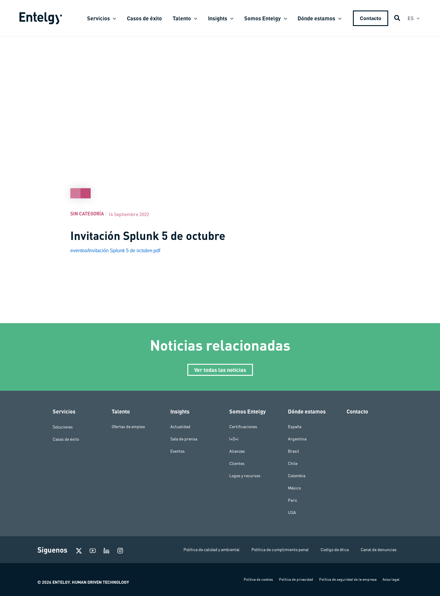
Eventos (177, 451)
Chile (293, 463)
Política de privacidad (296, 579)
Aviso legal (391, 579)
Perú (292, 500)
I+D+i (234, 439)
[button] (113, 18)
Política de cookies (258, 579)
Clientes (237, 463)
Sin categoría (87, 213)
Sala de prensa (183, 439)
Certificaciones (243, 426)
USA (292, 512)
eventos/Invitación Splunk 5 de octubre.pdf (115, 250)
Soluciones (63, 426)
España (294, 426)
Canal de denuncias (379, 549)
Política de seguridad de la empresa (348, 579)
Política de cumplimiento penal (280, 549)
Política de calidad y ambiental (211, 549)
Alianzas (237, 451)
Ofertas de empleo (128, 426)
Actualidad (180, 426)
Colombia (296, 475)
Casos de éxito (66, 439)
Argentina (297, 439)
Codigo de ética (335, 549)
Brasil (293, 451)
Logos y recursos (244, 475)
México (294, 488)
